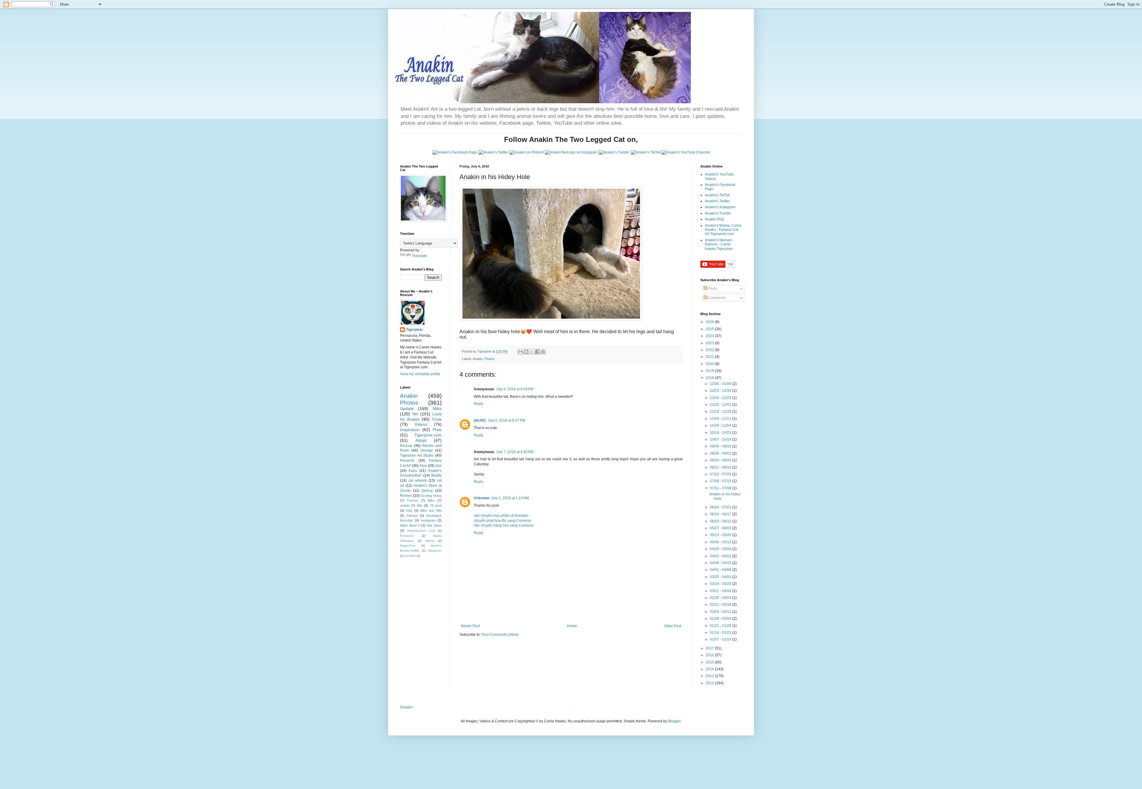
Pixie (437, 429)
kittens (429, 540)
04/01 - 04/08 (721, 570)
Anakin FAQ (714, 219)
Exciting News (431, 495)
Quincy (427, 491)
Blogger (674, 721)
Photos (489, 359)
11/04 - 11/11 (721, 419)
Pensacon (407, 535)
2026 (710, 322)
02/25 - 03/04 (721, 598)
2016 (710, 655)
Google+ (407, 707)
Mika (437, 408)
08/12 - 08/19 (721, 467)
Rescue (406, 446)
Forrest (412, 500)
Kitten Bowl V (410, 525)
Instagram (428, 520)
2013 (710, 676)
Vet (415, 413)
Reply (478, 404)
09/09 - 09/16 (721, 446)
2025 (710, 329)
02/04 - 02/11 (721, 612)
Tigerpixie (414, 330)
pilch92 (480, 420)
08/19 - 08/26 (721, 460)
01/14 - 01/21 (721, 632)
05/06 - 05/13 (721, 542)
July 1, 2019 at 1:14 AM (510, 498)
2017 (710, 648)
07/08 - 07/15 (721, 481)
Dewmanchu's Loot (421, 530)
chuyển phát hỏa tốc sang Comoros (502, 521)
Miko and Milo (431, 510)
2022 (710, 350)
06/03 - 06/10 (721, 521)
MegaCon (435, 550)
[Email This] (520, 352)
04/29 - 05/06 (721, 549)
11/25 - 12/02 (721, 405)
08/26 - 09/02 (721, 453)
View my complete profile (420, 374)
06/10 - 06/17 (721, 514)
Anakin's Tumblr (718, 213)
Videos (421, 424)
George (427, 450)
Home (572, 626)
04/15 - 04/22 (721, 556)
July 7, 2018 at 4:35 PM (515, 452)
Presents (407, 460)
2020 (710, 364)
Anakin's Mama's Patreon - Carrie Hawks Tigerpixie (719, 244)
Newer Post (470, 626)
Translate (419, 256)
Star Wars (434, 525)
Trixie (437, 419)
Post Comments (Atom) (500, 635)
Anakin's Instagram (720, 207)
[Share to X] (532, 352)
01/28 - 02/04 (721, 618)
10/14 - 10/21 (721, 432)
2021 (710, 357)
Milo (420, 505)
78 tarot (436, 505)
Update (407, 408)
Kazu (413, 471)
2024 (710, 336)
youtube (410, 555)
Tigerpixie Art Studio (417, 455)
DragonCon (408, 545)
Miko (431, 500)
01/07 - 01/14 (721, 639)
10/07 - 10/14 (721, 439)
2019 (710, 371)
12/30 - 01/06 (721, 384)
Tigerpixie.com (428, 435)
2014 (710, 669)
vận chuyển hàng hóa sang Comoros (504, 525)
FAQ (409, 510)
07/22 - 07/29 (721, 474)
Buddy (436, 475)
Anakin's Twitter (717, 201)
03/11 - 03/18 (721, 591)
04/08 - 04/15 (721, 563)
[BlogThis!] (526, 352)
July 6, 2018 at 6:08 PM (515, 389)
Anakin (478, 359)
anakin (405, 505)
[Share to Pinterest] (543, 352)
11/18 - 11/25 (721, 411)
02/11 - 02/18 (721, 604)
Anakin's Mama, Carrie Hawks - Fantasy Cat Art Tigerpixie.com (723, 229)
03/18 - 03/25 (721, 584)
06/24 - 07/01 (721, 507)
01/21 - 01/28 (721, 626)
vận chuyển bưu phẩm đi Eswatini (501, 516)
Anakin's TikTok (717, 195)
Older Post (672, 626)
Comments (716, 298)
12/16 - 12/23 (721, 398)
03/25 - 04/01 (721, 577)
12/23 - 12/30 (721, 391)
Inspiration (410, 429)
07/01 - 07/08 (721, 488)
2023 (710, 343)
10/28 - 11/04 (721, 425)
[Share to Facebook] (537, 352)
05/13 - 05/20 (721, 535)
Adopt (420, 440)
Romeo (406, 496)
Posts (712, 289)
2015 (710, 662)
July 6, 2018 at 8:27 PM (506, 420)
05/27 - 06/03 (721, 528)
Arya (423, 466)
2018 (710, 378)
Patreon (412, 515)
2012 (710, 683)
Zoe (438, 466)
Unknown (482, 498)
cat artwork (417, 480)
